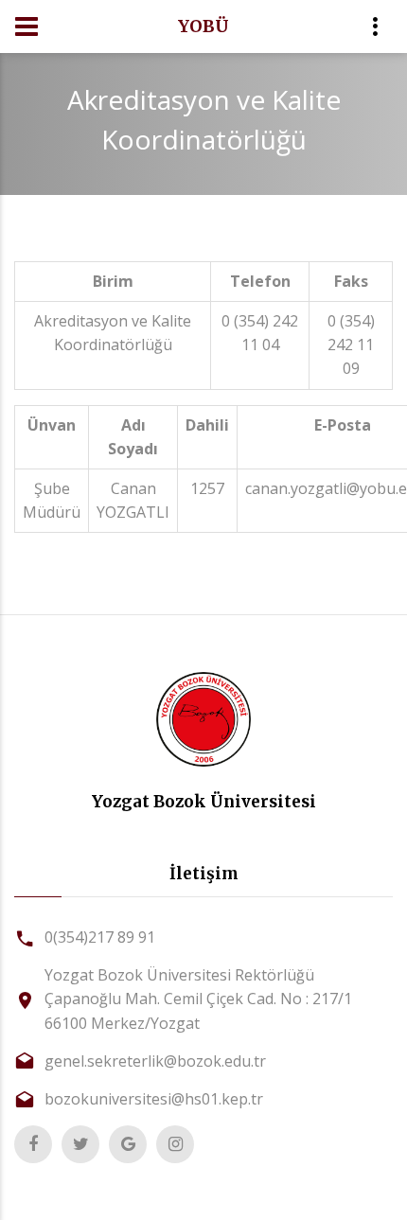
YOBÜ (203, 26)
